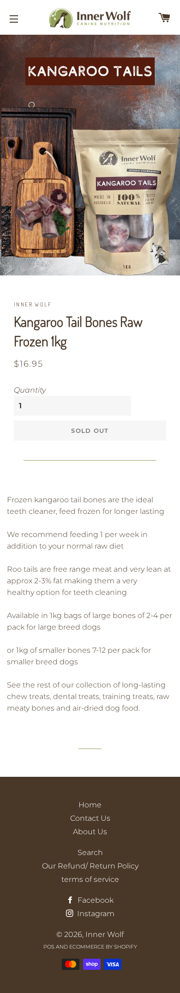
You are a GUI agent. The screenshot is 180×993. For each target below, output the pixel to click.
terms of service (90, 879)
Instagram (94, 913)
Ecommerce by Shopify (103, 946)
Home (90, 804)
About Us (90, 831)
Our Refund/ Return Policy (90, 866)
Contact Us (90, 818)
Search (90, 852)
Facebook (95, 900)
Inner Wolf (104, 934)
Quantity (30, 390)
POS (48, 946)
